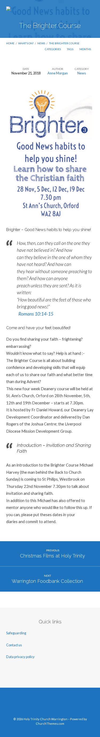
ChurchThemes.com (50, 723)
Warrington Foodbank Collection (47, 581)
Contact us (14, 645)
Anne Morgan (57, 73)
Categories (53, 49)
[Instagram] (60, 704)
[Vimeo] (50, 704)
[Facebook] (30, 704)
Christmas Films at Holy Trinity (52, 556)
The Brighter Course (64, 43)
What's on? (26, 43)
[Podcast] (70, 704)
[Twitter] (40, 704)
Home (10, 43)
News (41, 43)
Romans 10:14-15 (35, 314)
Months (85, 49)
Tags (70, 49)
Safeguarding (16, 633)
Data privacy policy (20, 657)
